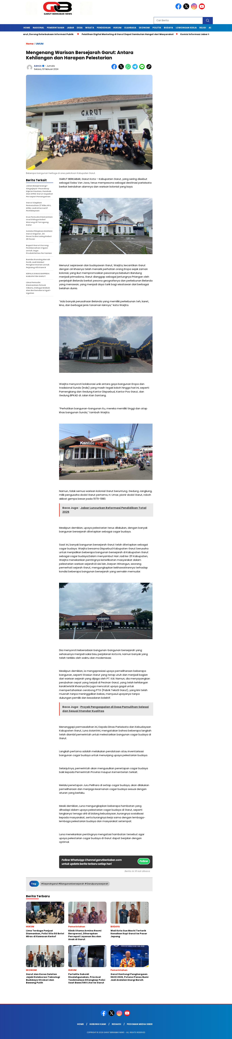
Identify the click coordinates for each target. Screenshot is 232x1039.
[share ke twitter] (121, 68)
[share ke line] (142, 68)
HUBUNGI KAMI (98, 1024)
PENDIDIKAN (104, 27)
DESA (80, 27)
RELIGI (202, 27)
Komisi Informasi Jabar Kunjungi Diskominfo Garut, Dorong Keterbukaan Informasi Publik (172, 34)
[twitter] (186, 8)
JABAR (70, 27)
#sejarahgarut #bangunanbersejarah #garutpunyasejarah (74, 883)
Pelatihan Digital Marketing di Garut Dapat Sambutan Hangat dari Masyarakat (67, 34)
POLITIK (157, 27)
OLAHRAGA (130, 27)
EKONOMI (144, 27)
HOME (26, 27)
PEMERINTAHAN (55, 27)
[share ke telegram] (135, 68)
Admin (38, 65)
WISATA (89, 27)
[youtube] (202, 8)
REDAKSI (116, 1024)
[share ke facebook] (114, 68)
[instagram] (194, 8)
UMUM (39, 43)
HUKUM (117, 27)
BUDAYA (168, 27)
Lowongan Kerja (186, 27)
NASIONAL (38, 27)
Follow (144, 861)
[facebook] (179, 8)
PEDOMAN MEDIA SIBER (140, 1024)
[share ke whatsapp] (128, 68)
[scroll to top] (222, 1033)
